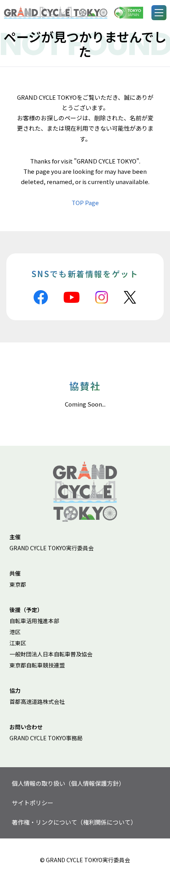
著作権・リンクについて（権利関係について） (74, 822)
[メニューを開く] (158, 12)
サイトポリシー (32, 802)
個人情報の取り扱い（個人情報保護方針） (68, 783)
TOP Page (85, 202)
